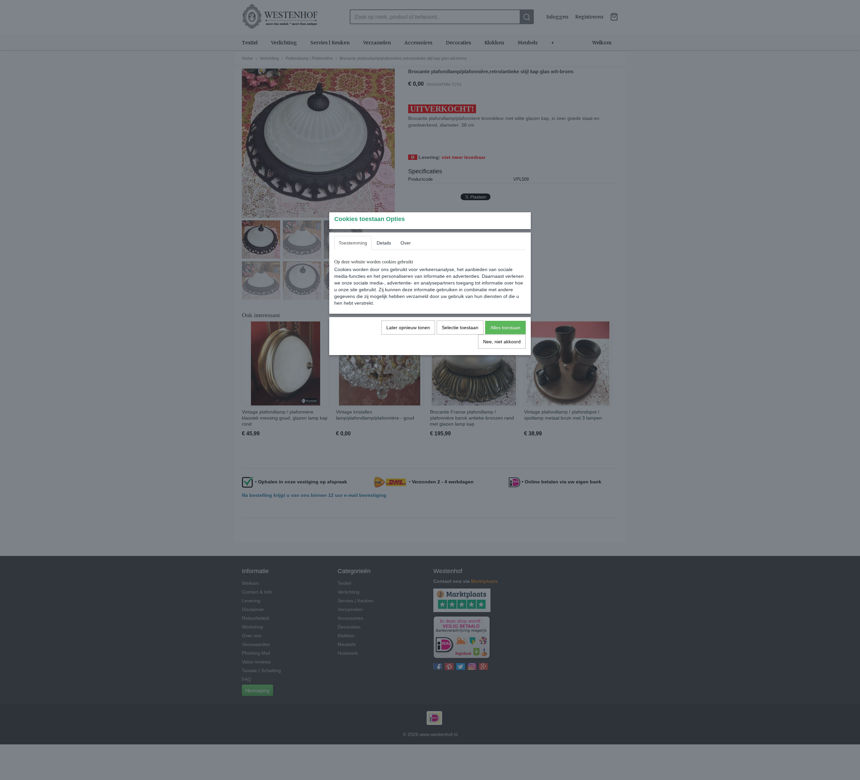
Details (384, 243)
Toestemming (353, 243)
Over (405, 243)
